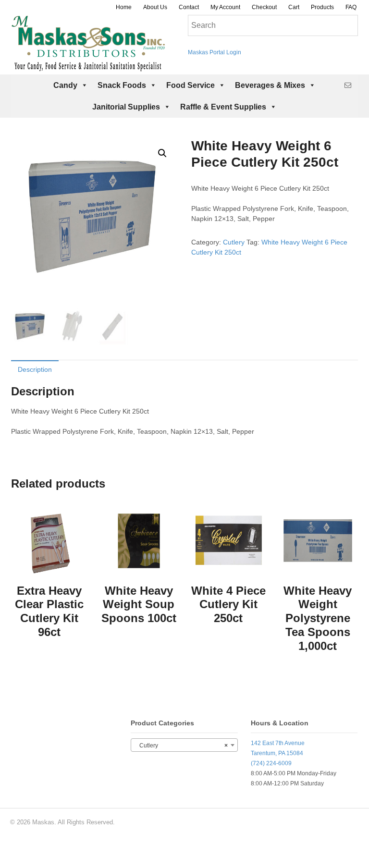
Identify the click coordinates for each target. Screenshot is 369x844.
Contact (189, 7)
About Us (155, 7)
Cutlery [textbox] (181, 745)
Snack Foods (122, 85)
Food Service (190, 85)
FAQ (351, 7)
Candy (65, 85)
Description (35, 369)
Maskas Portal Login (214, 52)
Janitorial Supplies (126, 107)
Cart (293, 7)
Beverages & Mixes (270, 85)
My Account (225, 7)
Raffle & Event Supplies (223, 107)
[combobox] (184, 745)
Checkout (264, 7)
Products (322, 7)
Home (124, 7)
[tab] (35, 369)
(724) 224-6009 (271, 763)
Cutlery (234, 242)
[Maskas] (88, 67)
